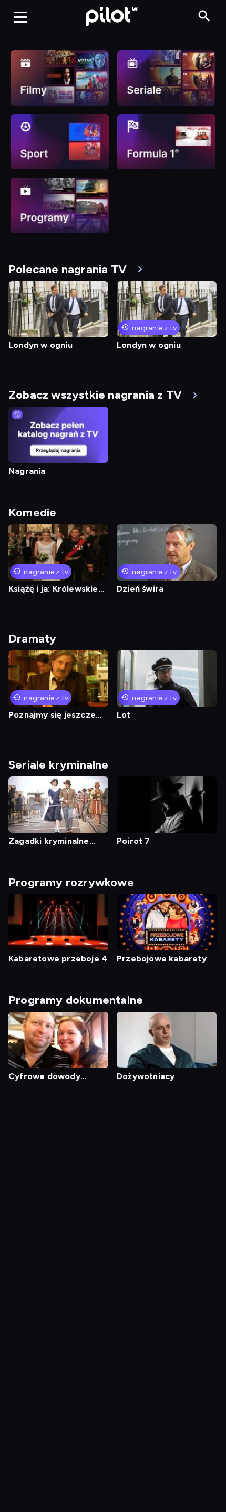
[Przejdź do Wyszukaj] (204, 16)
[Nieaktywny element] (60, 78)
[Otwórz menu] (20, 17)
